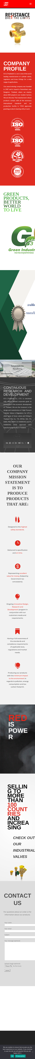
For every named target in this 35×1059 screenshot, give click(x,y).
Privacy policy (20, 1056)
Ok (12, 1056)
